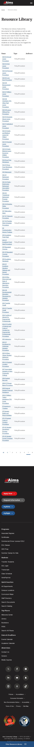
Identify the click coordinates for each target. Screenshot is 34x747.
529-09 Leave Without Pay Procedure (6, 112)
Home (3, 9)
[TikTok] (26, 686)
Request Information (12, 500)
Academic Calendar (8, 643)
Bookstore (5, 623)
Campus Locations (7, 590)
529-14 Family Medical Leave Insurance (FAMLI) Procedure (6, 153)
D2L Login (4, 566)
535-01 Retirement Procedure (5, 177)
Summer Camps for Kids (9, 553)
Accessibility (25, 702)
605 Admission (6, 339)
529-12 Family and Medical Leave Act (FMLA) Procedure (6, 135)
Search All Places (7, 630)
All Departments (7, 586)
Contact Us (5, 652)
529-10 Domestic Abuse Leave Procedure (7, 119)
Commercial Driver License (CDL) (12, 541)
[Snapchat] (26, 678)
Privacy (18, 706)
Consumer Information (16, 698)
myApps (7, 513)
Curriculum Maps (7, 594)
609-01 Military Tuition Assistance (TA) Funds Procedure (7, 399)
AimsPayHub (5, 577)
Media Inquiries (6, 660)
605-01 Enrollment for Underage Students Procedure (6, 346)
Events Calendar (7, 639)
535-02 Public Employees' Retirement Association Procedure (6, 186)
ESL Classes (5, 545)
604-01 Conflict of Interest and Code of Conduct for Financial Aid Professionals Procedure (7, 330)
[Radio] (8, 686)
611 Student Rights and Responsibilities (7, 413)
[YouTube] (17, 678)
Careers (4, 656)
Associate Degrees (7, 533)
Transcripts (5, 570)
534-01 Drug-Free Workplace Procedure (7, 167)
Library (3, 619)
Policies (11, 694)
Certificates (5, 537)
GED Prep (4, 549)
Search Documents (8, 602)
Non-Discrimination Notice (11, 702)
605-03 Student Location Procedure (7, 364)
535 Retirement (6, 172)
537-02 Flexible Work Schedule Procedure (7, 223)
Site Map (25, 706)
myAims (7, 507)
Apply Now (8, 493)
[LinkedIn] (8, 678)
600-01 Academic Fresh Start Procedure (7, 242)
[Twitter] (8, 669)
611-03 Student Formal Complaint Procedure (7, 438)
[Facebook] (17, 669)
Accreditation (20, 694)
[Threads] (17, 686)
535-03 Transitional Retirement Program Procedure (5, 197)
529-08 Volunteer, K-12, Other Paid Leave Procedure (7, 103)
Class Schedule (6, 574)
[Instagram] (26, 669)
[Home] (11, 481)
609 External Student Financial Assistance (7, 390)
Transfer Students (7, 562)
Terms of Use (10, 706)
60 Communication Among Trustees (7, 230)
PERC (3, 627)
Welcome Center (7, 615)
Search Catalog (6, 606)
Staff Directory (6, 598)
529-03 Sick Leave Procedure (6, 66)
